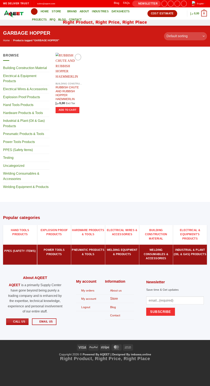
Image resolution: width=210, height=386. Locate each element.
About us (116, 290)
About (84, 11)
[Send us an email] (184, 4)
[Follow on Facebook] (164, 4)
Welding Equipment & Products (26, 187)
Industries (100, 11)
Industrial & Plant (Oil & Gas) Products (24, 123)
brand (72, 11)
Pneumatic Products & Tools (23, 134)
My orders (87, 290)
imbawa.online (141, 354)
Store (56, 11)
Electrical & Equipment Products (19, 78)
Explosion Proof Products (21, 97)
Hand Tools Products (18, 105)
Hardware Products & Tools (23, 113)
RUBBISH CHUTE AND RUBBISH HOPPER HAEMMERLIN (67, 93)
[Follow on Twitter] (177, 4)
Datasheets (121, 11)
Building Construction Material (25, 68)
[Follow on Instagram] (171, 4)
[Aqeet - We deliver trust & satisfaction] (13, 13)
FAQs (126, 3)
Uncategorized (13, 165)
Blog (116, 3)
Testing (8, 158)
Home (45, 11)
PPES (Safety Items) (18, 150)
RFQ (52, 19)
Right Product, (77, 358)
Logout (85, 307)
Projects (39, 19)
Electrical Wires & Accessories (25, 89)
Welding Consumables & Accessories (21, 176)
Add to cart (67, 110)
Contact (75, 19)
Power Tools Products (19, 142)
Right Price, (109, 358)
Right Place (137, 358)
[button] (146, 3)
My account (88, 298)
